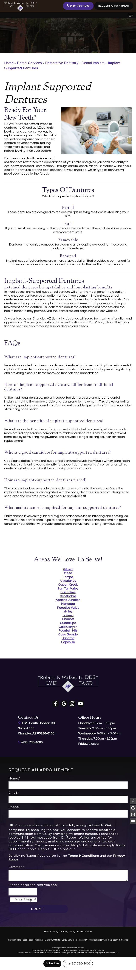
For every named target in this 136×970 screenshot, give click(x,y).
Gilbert (68, 569)
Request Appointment (113, 6)
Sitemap (124, 940)
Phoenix (68, 619)
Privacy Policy (67, 931)
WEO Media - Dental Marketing (63, 940)
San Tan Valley (68, 588)
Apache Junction (68, 600)
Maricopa (68, 603)
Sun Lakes (68, 592)
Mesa (68, 573)
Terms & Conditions (83, 855)
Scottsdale (68, 596)
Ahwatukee (68, 580)
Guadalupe (68, 623)
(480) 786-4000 (79, 963)
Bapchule (68, 642)
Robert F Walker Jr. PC (37, 940)
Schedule (52, 963)
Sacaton (68, 638)
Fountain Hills (68, 630)
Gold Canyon (68, 627)
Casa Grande (68, 634)
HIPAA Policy (51, 931)
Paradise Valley (68, 607)
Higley (68, 611)
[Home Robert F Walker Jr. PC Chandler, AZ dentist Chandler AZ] (20, 6)
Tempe (68, 577)
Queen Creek (68, 584)
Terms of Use (84, 931)
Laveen (68, 615)
